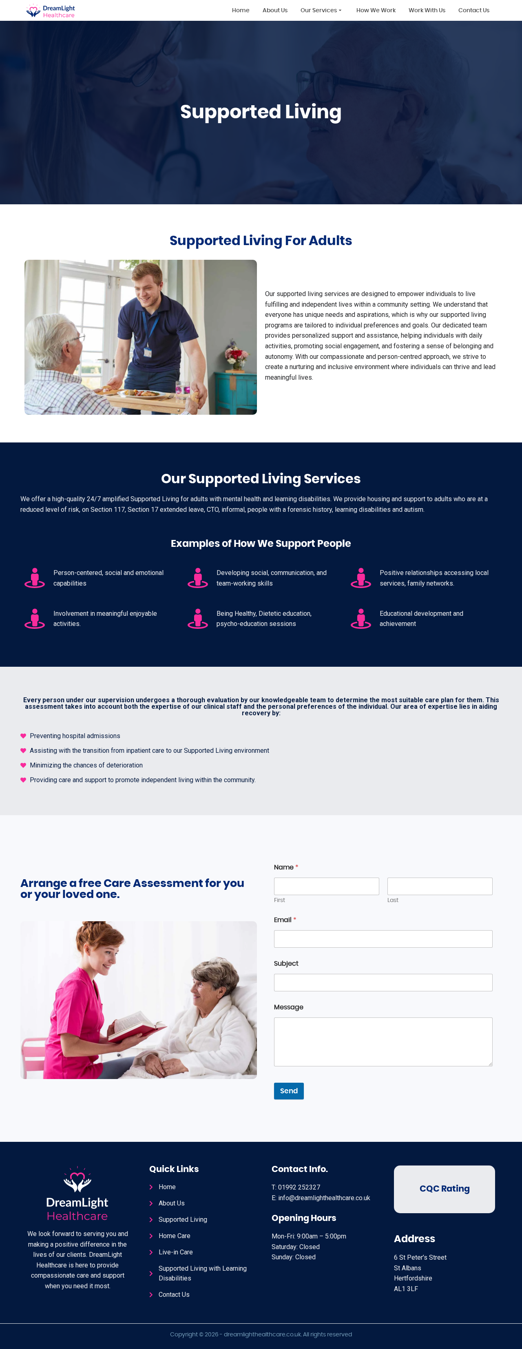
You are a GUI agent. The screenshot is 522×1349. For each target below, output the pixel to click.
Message (288, 1007)
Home (241, 10)
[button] (322, 10)
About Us (275, 10)
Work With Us (427, 10)
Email (285, 920)
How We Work (376, 10)
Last (392, 900)
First (279, 900)
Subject (286, 963)
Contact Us (473, 10)
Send (289, 1091)
